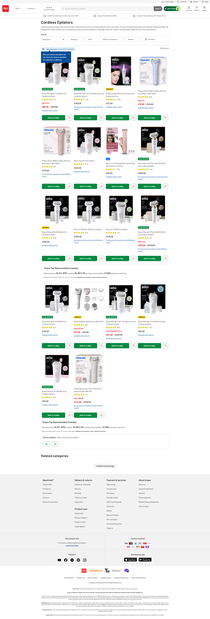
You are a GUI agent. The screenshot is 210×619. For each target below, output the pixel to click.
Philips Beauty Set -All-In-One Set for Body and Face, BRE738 (88, 390)
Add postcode (51, 49)
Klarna (109, 511)
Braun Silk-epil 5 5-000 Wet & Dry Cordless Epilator (54, 392)
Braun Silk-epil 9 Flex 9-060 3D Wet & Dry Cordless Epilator (152, 233)
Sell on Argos (144, 506)
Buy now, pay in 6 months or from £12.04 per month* (153, 178)
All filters (151, 39)
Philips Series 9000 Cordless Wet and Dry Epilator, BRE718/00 (56, 162)
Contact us (47, 489)
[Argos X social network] (72, 560)
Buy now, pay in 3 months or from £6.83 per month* (56, 175)
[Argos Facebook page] (65, 560)
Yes (46, 444)
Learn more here (72, 545)
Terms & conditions (138, 578)
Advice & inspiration (50, 502)
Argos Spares (80, 526)
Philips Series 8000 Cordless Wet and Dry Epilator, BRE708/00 (152, 92)
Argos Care (79, 513)
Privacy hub (80, 578)
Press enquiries (145, 497)
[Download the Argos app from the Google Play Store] (145, 559)
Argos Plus (79, 502)
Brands (131, 39)
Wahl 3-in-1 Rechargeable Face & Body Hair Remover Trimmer (120, 164)
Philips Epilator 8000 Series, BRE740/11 (89, 321)
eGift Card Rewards (114, 502)
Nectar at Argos (113, 515)
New (90, 39)
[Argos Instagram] (84, 560)
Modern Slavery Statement (149, 502)
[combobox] (107, 8)
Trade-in (110, 528)
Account (46, 497)
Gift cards (110, 493)
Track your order (81, 497)
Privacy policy (92, 578)
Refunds (78, 493)
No (55, 444)
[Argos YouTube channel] (59, 560)
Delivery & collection (82, 484)
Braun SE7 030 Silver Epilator (117, 229)
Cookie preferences (121, 578)
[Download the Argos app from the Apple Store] (130, 559)
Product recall (80, 522)
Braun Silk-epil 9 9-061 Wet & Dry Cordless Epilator (54, 322)
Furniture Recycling (114, 524)
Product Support (81, 518)
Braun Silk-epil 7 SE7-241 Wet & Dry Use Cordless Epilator (121, 322)
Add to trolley (53, 117)
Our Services (111, 489)
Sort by (43, 34)
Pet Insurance (112, 519)
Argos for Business (146, 489)
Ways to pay (111, 484)
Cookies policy (105, 578)
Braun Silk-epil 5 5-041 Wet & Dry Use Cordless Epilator (152, 322)
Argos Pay (110, 506)
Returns (78, 489)
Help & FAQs (47, 484)
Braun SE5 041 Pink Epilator (84, 161)
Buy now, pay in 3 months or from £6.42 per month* (88, 108)
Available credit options (50, 110)
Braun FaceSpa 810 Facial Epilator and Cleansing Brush (120, 94)
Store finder (47, 493)
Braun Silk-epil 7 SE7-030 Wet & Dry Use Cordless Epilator (89, 94)
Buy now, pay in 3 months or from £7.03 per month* (88, 407)
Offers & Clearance (110, 39)
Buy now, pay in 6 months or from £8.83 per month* (88, 241)
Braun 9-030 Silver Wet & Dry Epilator (88, 229)
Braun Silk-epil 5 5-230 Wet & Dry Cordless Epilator (54, 94)
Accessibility (69, 578)
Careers (142, 493)
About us (142, 484)
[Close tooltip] (69, 54)
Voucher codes (112, 497)
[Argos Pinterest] (78, 560)
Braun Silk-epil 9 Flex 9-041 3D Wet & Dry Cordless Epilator (151, 164)
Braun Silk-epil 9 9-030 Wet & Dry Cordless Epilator (54, 233)
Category (74, 39)
